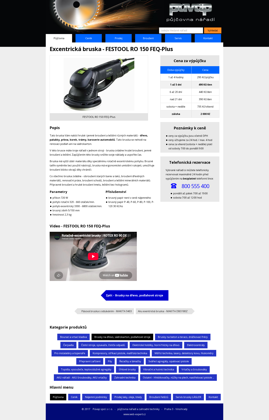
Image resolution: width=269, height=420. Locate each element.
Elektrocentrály (196, 345)
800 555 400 (195, 186)
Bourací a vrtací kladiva (73, 337)
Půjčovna (59, 38)
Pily (110, 361)
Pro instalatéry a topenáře (69, 353)
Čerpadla (68, 345)
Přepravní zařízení (89, 361)
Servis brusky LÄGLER (188, 397)
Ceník (88, 38)
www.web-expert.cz (134, 414)
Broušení (148, 38)
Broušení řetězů (158, 397)
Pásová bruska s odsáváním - (106, 311)
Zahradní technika (124, 377)
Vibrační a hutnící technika (158, 369)
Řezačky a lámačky (130, 361)
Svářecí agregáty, (169, 361)
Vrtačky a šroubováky (194, 369)
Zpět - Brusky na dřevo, (134, 295)
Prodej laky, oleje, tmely (128, 397)
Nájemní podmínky (96, 397)
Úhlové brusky (127, 369)
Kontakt (208, 38)
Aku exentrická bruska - (163, 311)
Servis (178, 38)
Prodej (118, 38)
